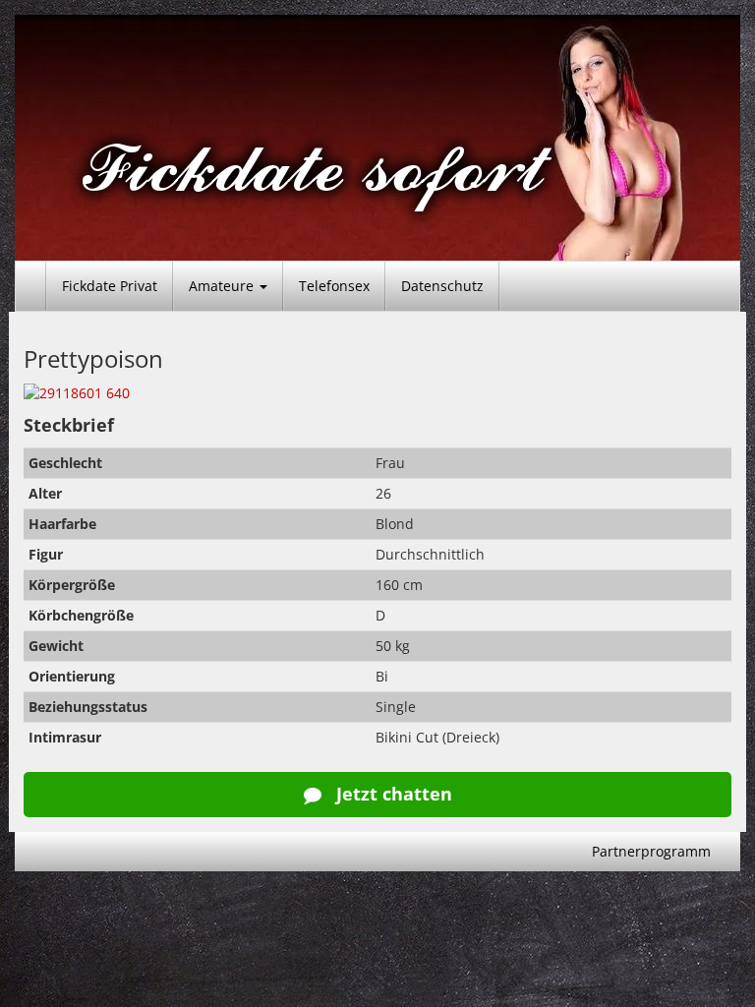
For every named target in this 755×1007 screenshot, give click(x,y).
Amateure (223, 285)
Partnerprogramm (651, 851)
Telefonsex (334, 285)
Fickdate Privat (109, 285)
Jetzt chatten (391, 793)
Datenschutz (442, 285)
